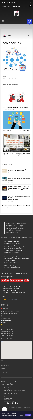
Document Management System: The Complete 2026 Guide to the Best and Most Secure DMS (19, 178)
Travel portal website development (13, 250)
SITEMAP (3, 381)
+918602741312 (16, 6)
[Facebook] (2, 2)
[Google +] (14, 2)
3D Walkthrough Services (10, 264)
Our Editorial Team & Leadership (11, 393)
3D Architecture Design (10, 266)
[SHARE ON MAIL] (15, 78)
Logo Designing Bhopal (10, 257)
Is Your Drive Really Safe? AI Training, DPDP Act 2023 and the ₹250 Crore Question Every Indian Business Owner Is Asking (19, 188)
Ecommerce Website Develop (12, 243)
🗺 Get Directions (5, 361)
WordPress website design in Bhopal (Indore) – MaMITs (16, 205)
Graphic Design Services (10, 262)
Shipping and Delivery (9, 401)
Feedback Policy (7, 386)
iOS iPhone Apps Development (11, 288)
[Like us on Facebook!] (17, 403)
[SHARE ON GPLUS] (9, 78)
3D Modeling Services (10, 260)
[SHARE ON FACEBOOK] (7, 78)
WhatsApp (5, 322)
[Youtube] (12, 2)
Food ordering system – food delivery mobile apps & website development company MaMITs (16, 154)
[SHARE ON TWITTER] (4, 78)
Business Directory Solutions (11, 252)
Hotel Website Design (10, 245)
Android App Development (10, 285)
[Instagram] (7, 2)
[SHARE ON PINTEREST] (12, 78)
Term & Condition (7, 395)
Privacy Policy (7, 396)
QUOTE (29, 21)
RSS (15, 381)
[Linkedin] (8, 403)
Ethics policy (7, 387)
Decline (21, 415)
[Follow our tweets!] (10, 403)
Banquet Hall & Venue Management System (15, 247)
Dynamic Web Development (11, 241)
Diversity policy (7, 389)
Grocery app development (10, 290)
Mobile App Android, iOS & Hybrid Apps (14, 292)
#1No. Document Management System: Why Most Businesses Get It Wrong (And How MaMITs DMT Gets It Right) (19, 197)
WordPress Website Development (13, 248)
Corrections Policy (8, 398)
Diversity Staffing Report (7, 384)
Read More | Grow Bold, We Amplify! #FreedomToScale (17, 237)
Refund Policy (7, 399)
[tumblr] (9, 2)
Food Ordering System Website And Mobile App (16, 258)
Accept (28, 415)
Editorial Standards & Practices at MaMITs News (14, 390)
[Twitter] (5, 2)
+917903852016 (6, 319)
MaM (9, 35)
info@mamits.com (6, 320)
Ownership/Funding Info (7, 383)
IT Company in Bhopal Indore (12, 267)
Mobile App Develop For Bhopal (12, 287)
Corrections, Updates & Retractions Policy (13, 392)
